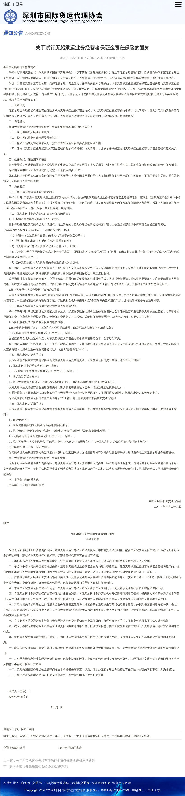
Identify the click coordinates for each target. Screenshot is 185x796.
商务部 (25, 783)
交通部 (37, 783)
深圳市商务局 (100, 783)
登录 (19, 4)
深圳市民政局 (121, 783)
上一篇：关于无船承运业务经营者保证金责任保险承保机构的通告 (49, 760)
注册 (7, 4)
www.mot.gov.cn (16, 230)
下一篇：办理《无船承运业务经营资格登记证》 (36, 767)
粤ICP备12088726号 (115, 790)
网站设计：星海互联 (146, 790)
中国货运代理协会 (56, 783)
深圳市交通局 (80, 783)
